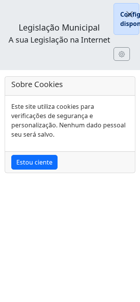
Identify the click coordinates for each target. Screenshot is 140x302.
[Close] (129, 14)
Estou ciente (34, 162)
